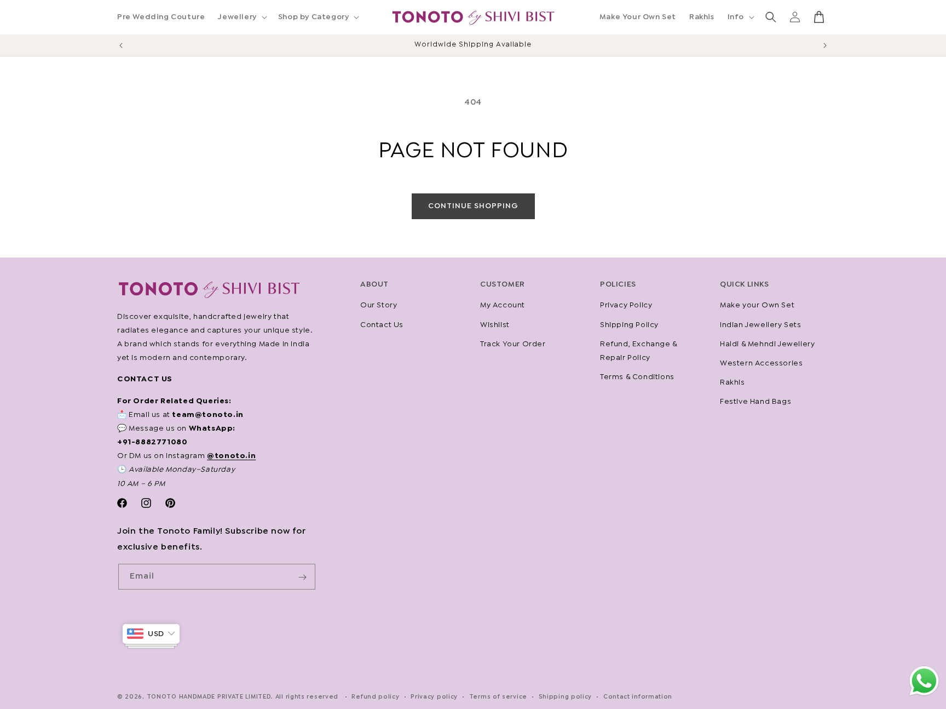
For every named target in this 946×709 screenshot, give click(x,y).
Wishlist (495, 325)
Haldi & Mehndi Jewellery (767, 344)
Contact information (637, 696)
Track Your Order (513, 344)
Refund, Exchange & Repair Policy (638, 351)
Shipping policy (565, 696)
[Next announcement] (825, 45)
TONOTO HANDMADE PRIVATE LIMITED (209, 697)
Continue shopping (473, 206)
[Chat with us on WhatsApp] (924, 695)
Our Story (378, 305)
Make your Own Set (757, 305)
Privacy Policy (626, 305)
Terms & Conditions (637, 377)
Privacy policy (434, 696)
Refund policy (375, 696)
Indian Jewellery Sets (760, 325)
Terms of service (498, 696)
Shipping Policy (629, 325)
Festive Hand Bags (755, 402)
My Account (502, 305)
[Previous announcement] (121, 45)
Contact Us (381, 325)
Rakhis (732, 382)
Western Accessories (761, 363)
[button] (241, 16)
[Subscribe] (303, 577)
